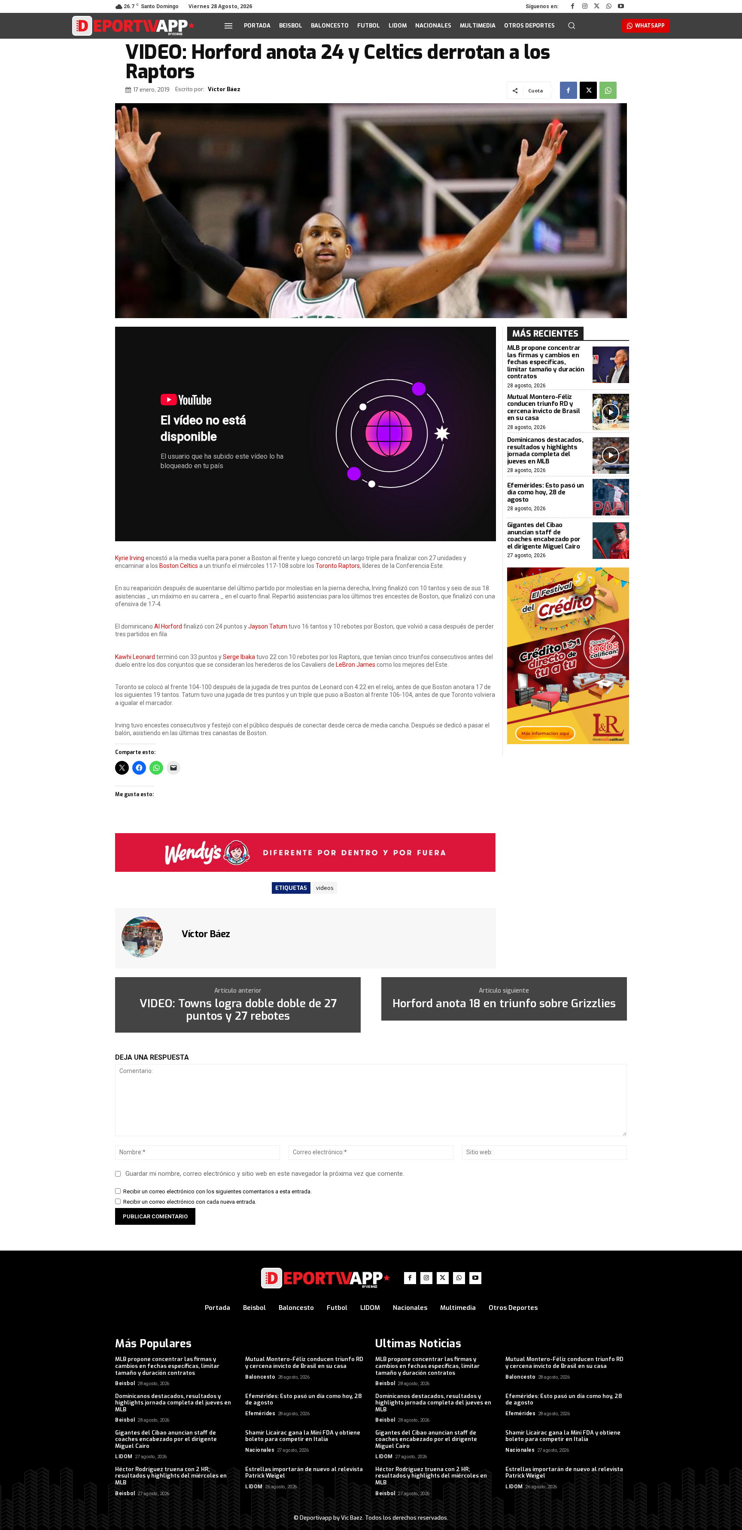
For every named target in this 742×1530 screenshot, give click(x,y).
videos (325, 888)
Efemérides (260, 1413)
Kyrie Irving (129, 558)
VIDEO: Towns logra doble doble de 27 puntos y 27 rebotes (238, 1010)
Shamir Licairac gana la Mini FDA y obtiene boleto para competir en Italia (302, 1436)
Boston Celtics (178, 565)
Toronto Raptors (338, 565)
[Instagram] (585, 6)
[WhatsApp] (609, 6)
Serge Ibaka (239, 656)
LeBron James (355, 664)
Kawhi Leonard (135, 656)
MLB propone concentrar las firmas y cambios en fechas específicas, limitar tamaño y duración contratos (545, 361)
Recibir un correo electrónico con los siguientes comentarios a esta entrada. (217, 1191)
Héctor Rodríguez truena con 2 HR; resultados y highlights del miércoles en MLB (171, 1476)
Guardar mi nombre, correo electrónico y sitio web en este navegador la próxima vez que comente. (264, 1173)
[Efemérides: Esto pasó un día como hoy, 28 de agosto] (611, 497)
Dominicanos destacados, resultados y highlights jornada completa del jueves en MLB (545, 450)
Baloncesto (260, 1377)
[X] (597, 6)
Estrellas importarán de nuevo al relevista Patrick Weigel (304, 1473)
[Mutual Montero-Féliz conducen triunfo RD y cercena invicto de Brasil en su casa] (611, 412)
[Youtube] (621, 6)
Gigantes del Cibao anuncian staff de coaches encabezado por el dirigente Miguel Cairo (544, 536)
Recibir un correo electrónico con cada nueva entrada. (189, 1202)
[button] (571, 25)
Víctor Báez (224, 89)
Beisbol (125, 1383)
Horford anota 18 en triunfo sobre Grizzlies (504, 1004)
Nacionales (259, 1450)
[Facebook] (573, 6)
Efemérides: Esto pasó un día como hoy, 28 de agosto (545, 492)
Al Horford (168, 626)
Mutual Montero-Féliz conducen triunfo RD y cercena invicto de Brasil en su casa (543, 407)
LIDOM (124, 1456)
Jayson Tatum (267, 626)
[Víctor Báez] (147, 937)
